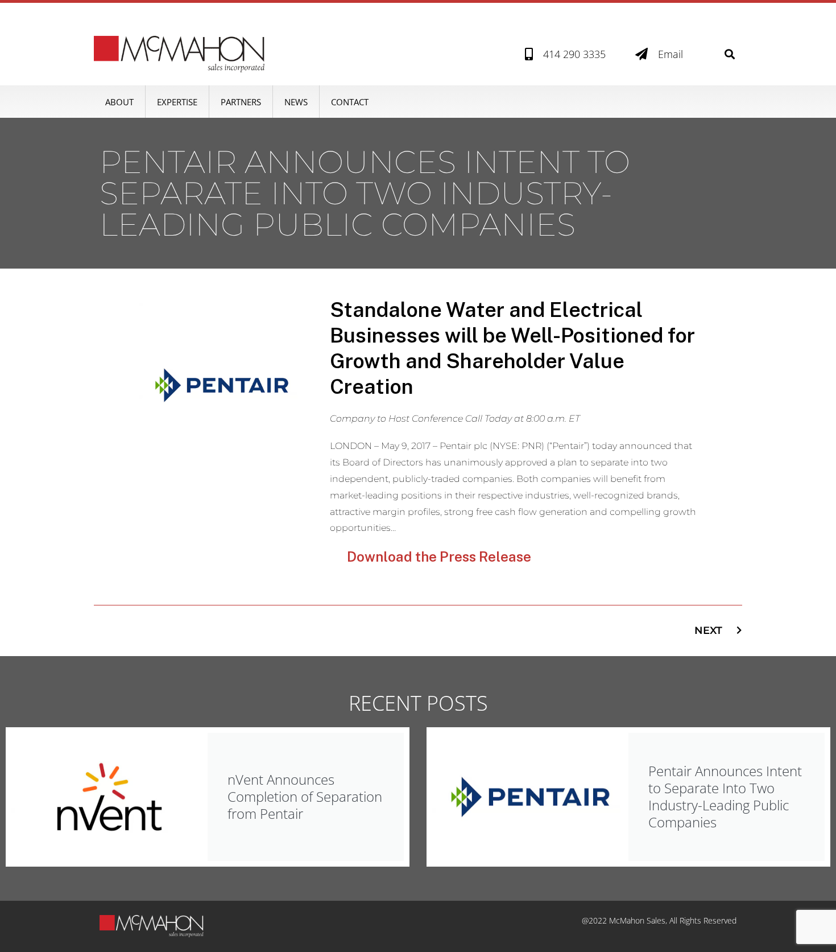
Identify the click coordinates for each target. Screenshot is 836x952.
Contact (350, 102)
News (296, 102)
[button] (730, 54)
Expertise (177, 102)
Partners (241, 102)
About (119, 102)
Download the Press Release (439, 556)
